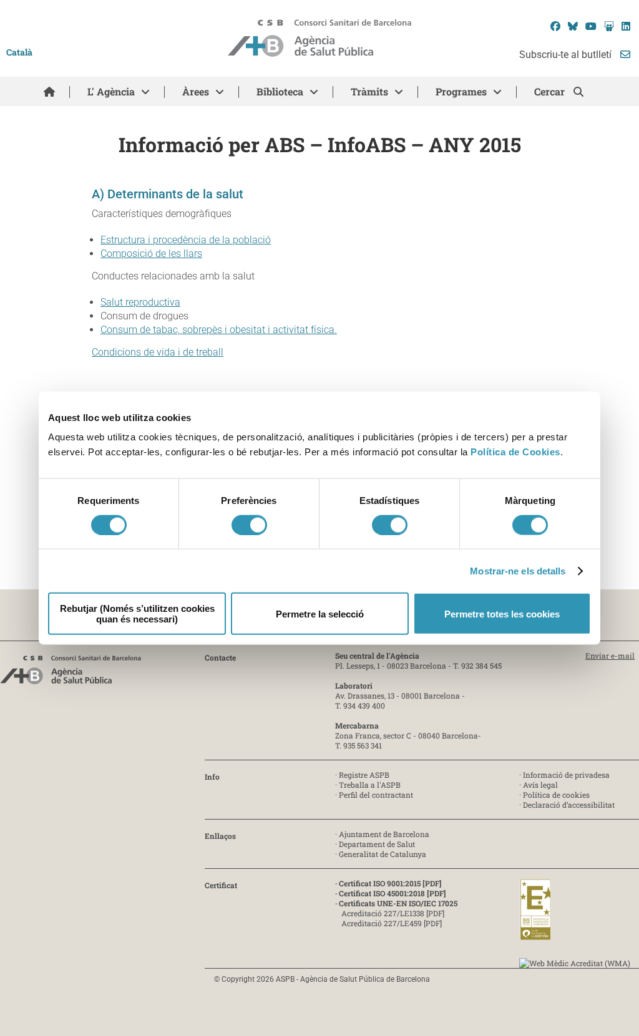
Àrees (195, 91)
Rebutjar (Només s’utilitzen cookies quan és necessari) (137, 613)
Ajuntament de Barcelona (384, 834)
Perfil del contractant (376, 795)
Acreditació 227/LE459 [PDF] (391, 923)
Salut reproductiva (140, 302)
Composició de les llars (151, 253)
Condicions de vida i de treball (157, 352)
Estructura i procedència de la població (185, 240)
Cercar (550, 91)
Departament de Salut (377, 844)
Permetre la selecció (320, 613)
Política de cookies (556, 795)
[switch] (249, 525)
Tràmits (369, 91)
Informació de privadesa (566, 775)
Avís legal (540, 785)
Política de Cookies (515, 452)
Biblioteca (279, 91)
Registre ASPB (364, 775)
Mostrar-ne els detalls (517, 570)
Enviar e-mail (610, 656)
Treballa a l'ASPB (370, 785)
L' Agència (111, 91)
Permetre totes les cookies (502, 613)
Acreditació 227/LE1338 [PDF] (392, 913)
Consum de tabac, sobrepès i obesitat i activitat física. (218, 330)
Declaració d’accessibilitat (569, 805)
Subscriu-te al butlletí (566, 55)
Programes (461, 91)
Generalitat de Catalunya (382, 854)
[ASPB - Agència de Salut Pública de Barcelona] (70, 673)
